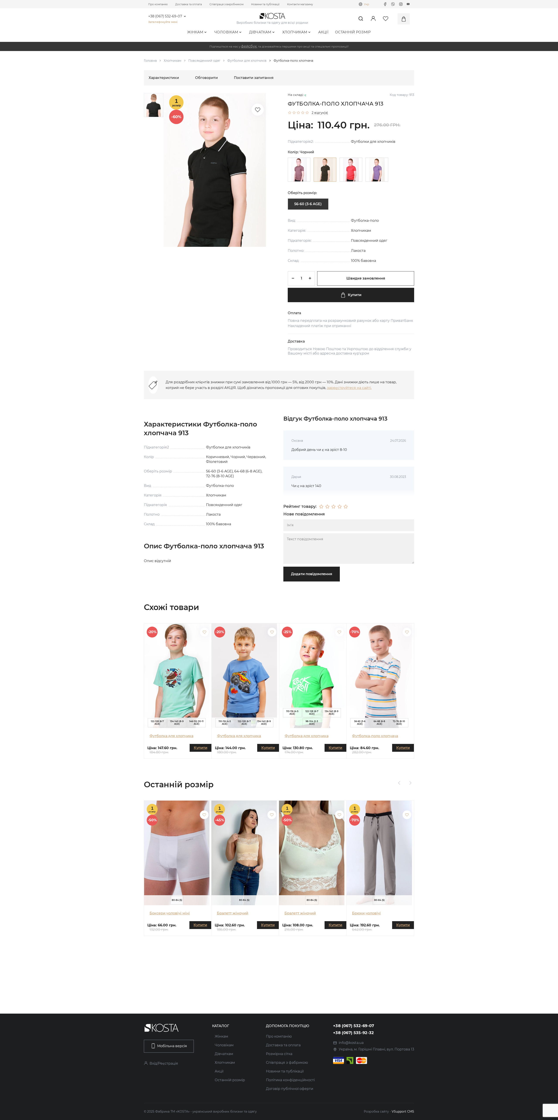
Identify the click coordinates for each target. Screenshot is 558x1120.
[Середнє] (333, 506)
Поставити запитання (254, 78)
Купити (354, 295)
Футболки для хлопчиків (247, 61)
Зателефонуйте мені (162, 22)
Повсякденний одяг (204, 61)
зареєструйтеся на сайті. (349, 388)
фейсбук (249, 46)
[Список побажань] (258, 110)
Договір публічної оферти (289, 1089)
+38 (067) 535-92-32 (353, 1032)
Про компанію (158, 4)
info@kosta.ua (351, 1043)
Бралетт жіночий (232, 913)
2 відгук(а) (320, 113)
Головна (150, 61)
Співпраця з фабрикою (287, 1062)
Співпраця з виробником (226, 4)
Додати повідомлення (311, 574)
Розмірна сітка (279, 1054)
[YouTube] (408, 4)
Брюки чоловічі (366, 913)
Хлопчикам (294, 32)
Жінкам (195, 32)
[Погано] (327, 506)
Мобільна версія (172, 1046)
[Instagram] (401, 4)
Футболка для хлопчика (171, 736)
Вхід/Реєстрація (164, 1063)
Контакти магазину (300, 4)
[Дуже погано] (321, 506)
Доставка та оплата (188, 4)
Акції (323, 32)
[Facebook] (385, 4)
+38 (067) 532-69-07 (165, 16)
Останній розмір (353, 32)
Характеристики (164, 78)
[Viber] (393, 4)
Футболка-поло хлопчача (375, 736)
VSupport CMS (403, 1111)
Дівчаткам (260, 32)
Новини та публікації (265, 4)
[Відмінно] (345, 506)
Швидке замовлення (365, 278)
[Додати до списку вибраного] (204, 632)
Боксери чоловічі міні (170, 913)
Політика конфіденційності (290, 1080)
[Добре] (339, 506)
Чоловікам (226, 32)
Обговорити (206, 78)
